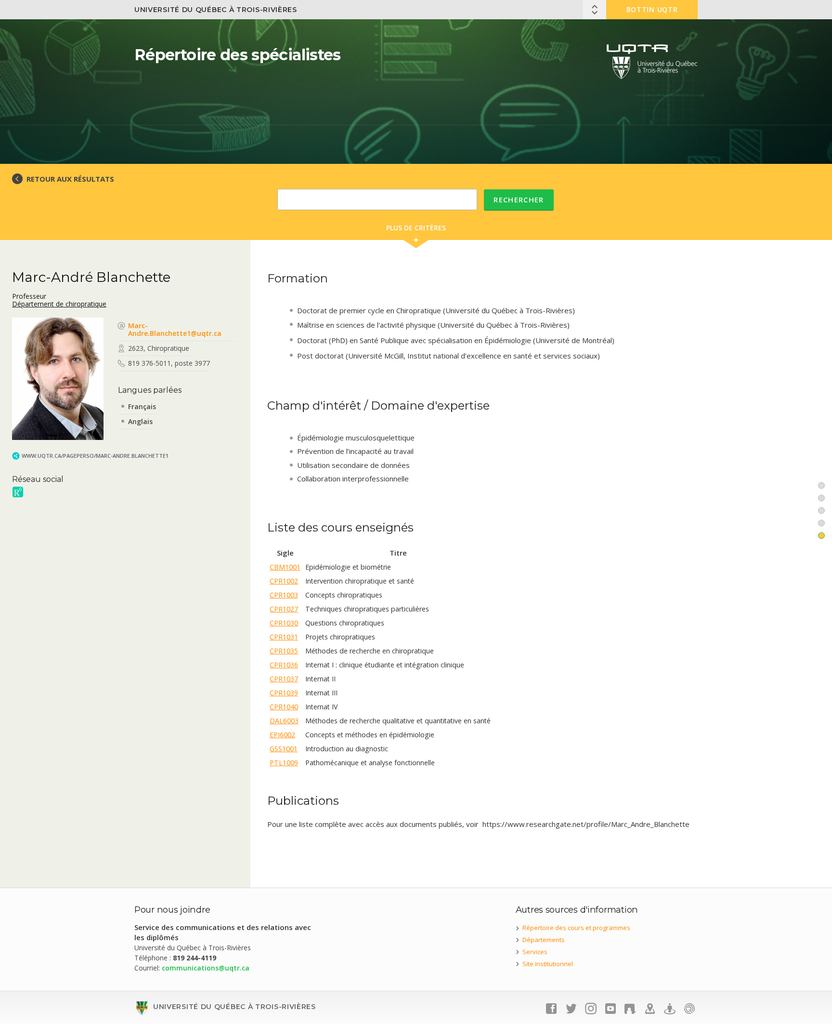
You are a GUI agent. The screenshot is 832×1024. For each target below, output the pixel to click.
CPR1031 (284, 636)
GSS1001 (284, 748)
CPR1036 (284, 664)
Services (534, 951)
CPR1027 (284, 608)
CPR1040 (284, 706)
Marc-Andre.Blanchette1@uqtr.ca (174, 329)
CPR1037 (284, 678)
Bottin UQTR (652, 9)
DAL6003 (284, 720)
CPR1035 (284, 650)
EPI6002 (282, 734)
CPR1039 (284, 692)
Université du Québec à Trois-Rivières (215, 9)
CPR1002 (284, 580)
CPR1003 (284, 594)
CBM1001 (285, 567)
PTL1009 (284, 762)
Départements (543, 939)
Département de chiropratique (59, 303)
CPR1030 (284, 622)
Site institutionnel (547, 963)
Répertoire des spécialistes (237, 54)
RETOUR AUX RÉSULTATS (70, 179)
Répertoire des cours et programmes (576, 927)
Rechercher (519, 199)
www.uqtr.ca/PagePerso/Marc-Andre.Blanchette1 (95, 455)
